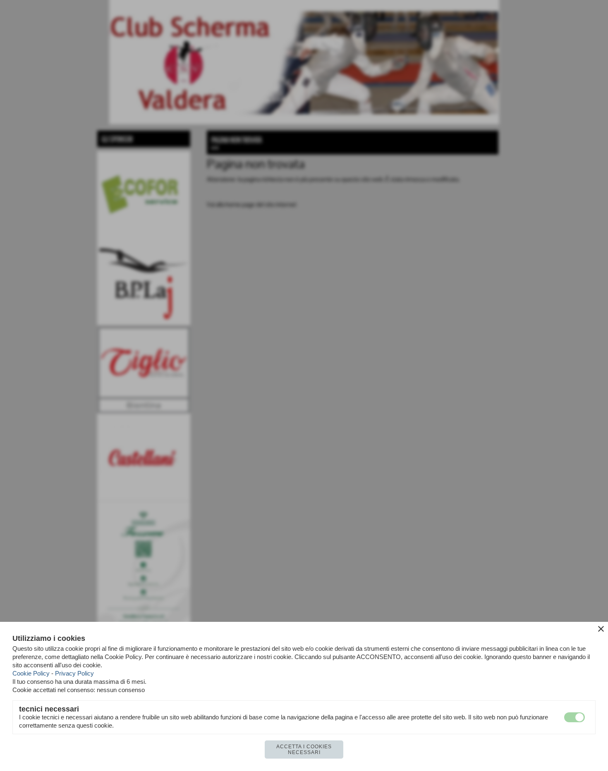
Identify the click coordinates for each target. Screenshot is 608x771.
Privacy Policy (74, 673)
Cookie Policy (31, 673)
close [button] (601, 629)
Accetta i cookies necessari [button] (304, 749)
